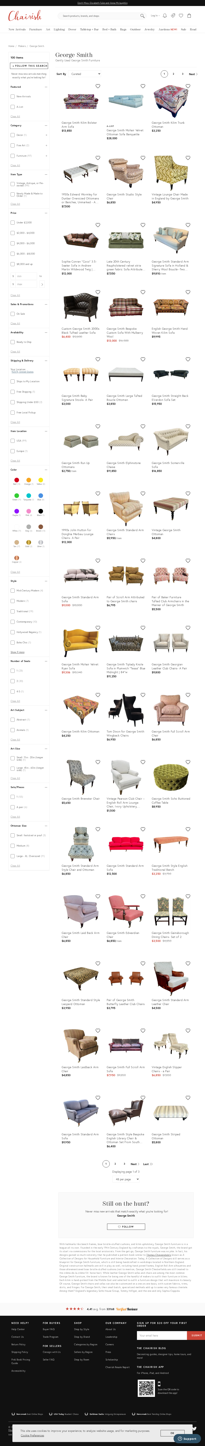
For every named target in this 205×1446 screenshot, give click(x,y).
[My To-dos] (165, 16)
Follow (127, 1226)
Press (108, 1351)
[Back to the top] (197, 1425)
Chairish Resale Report (118, 1367)
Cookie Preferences (32, 1435)
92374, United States (22, 372)
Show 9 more (17, 652)
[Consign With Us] (173, 16)
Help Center (18, 1329)
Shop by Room (81, 1359)
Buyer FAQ (48, 1329)
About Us (111, 1329)
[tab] (29, 96)
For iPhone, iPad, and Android (153, 1372)
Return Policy (18, 1344)
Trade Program (50, 1336)
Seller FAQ (48, 1359)
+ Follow (30, 65)
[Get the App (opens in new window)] (146, 1388)
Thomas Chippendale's (158, 1254)
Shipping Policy (19, 1351)
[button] (181, 16)
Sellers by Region (83, 1351)
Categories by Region (85, 1344)
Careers (110, 1344)
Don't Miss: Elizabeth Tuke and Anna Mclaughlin (102, 2)
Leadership (112, 1336)
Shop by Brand (82, 1336)
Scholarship (112, 1359)
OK (173, 1433)
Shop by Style (81, 1329)
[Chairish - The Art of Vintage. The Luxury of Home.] (25, 16)
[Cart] (189, 16)
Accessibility (18, 1370)
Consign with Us (51, 1351)
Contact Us (17, 1336)
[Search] (143, 16)
